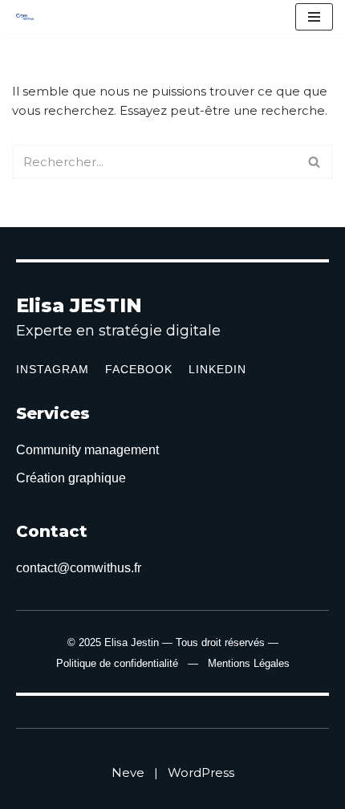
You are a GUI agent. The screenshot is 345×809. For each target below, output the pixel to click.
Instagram (52, 369)
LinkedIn (217, 369)
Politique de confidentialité (117, 663)
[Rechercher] (315, 161)
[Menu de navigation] (314, 16)
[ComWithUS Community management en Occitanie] (29, 17)
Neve (128, 772)
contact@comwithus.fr (78, 568)
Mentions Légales (249, 663)
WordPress (201, 772)
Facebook (138, 369)
